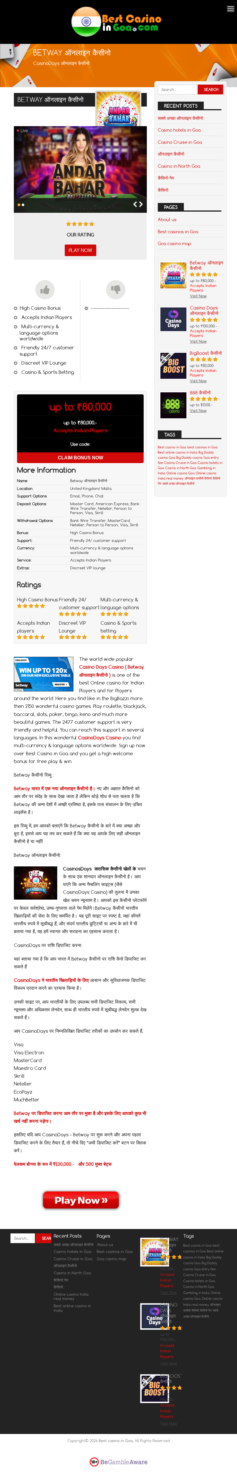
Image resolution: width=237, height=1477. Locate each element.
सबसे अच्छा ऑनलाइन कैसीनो (180, 118)
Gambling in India (196, 1293)
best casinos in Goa (202, 447)
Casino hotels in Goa (179, 130)
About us (167, 219)
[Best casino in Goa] (116, 36)
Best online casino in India (177, 452)
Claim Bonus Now (80, 457)
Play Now (80, 250)
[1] (19, 205)
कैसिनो (163, 190)
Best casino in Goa (172, 447)
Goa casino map (174, 243)
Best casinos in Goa (178, 231)
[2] (23, 205)
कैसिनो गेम (166, 178)
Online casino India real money (71, 1296)
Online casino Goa (180, 473)
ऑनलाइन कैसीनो (171, 154)
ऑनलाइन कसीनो (194, 478)
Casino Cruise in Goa (180, 142)
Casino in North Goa (179, 166)
